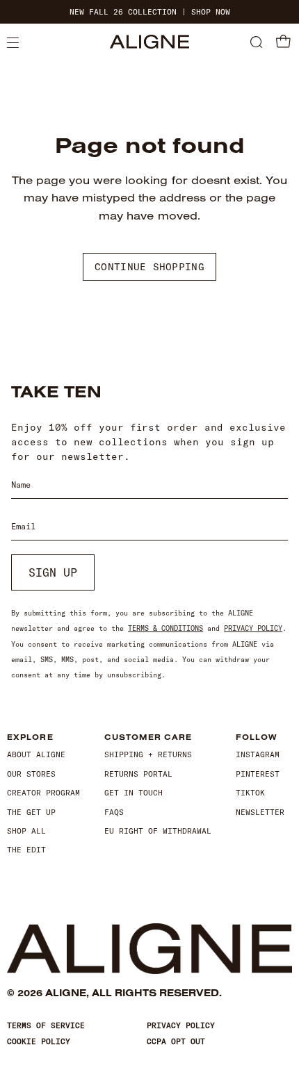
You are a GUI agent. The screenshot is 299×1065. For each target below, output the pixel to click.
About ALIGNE (36, 754)
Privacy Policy (253, 628)
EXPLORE (30, 737)
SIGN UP (53, 572)
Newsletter (260, 812)
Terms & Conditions (165, 628)
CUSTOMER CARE (148, 737)
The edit (26, 850)
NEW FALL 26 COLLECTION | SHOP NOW (150, 12)
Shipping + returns (148, 754)
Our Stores (31, 774)
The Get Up (31, 812)
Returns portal (138, 774)
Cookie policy (38, 1041)
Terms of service (46, 1025)
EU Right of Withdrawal (157, 831)
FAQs (114, 812)
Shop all (26, 831)
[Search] (256, 43)
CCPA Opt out (176, 1041)
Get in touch (133, 793)
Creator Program (43, 793)
